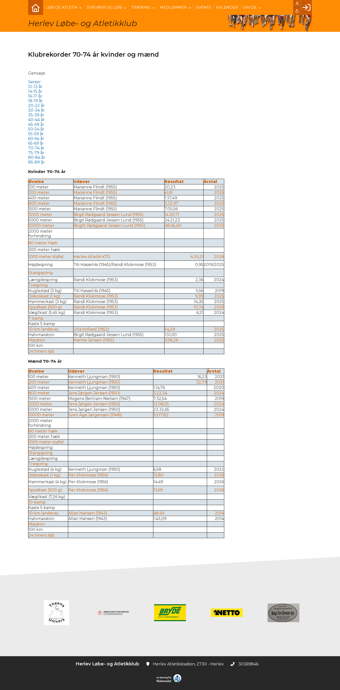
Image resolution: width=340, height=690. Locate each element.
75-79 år (36, 152)
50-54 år (36, 129)
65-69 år (36, 143)
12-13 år (35, 86)
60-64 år (36, 138)
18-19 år (35, 100)
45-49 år (36, 124)
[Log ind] (306, 7)
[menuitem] (35, 7)
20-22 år (36, 105)
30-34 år (36, 110)
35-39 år (36, 115)
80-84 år (36, 157)
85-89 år (36, 162)
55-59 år (36, 133)
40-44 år (36, 119)
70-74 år (36, 148)
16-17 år (35, 96)
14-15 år (35, 91)
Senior (34, 82)
